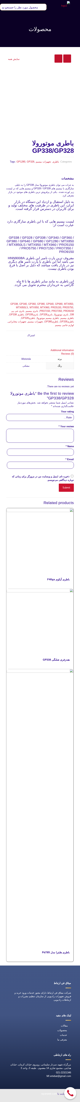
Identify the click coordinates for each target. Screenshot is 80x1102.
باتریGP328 (46, 314)
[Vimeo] (22, 1099)
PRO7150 (45, 311)
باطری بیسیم (67, 318)
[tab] (40, 350)
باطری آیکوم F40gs (58, 579)
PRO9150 (68, 311)
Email (69, 459)
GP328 (30, 161)
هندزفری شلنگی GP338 (56, 659)
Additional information (62, 350)
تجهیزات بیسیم (43, 161)
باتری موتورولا (61, 314)
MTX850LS (22, 307)
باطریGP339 (67, 321)
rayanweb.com (49, 1093)
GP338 (14, 304)
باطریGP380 (51, 321)
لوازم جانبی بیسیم (64, 325)
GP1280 (21, 161)
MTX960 (44, 307)
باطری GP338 (16, 314)
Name (70, 446)
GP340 (23, 304)
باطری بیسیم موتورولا (48, 318)
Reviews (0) (67, 353)
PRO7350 (57, 311)
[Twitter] (30, 1099)
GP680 (59, 304)
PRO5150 (56, 307)
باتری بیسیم (32, 311)
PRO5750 (68, 307)
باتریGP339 (31, 314)
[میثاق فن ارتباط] (65, 5)
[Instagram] (13, 1099)
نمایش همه (14, 59)
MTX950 (34, 307)
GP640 (50, 304)
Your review (66, 426)
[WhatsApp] (48, 1099)
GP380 (41, 304)
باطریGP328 (28, 318)
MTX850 (68, 304)
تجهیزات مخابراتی (17, 321)
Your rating (67, 411)
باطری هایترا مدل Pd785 (56, 952)
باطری (55, 161)
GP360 (32, 304)
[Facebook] (39, 1099)
